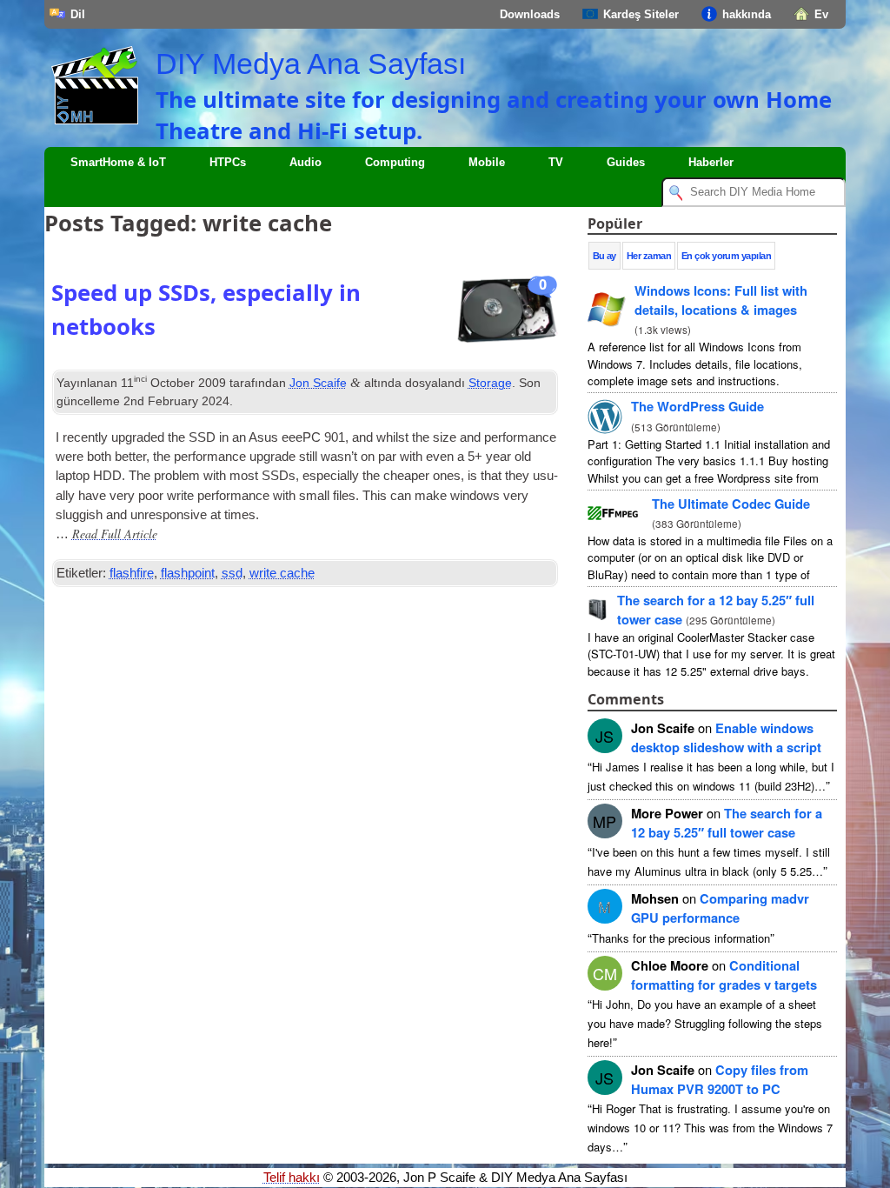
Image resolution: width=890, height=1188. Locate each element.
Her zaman (649, 255)
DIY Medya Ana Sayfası (311, 63)
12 (726, 823)
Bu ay (604, 255)
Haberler (711, 162)
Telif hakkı (291, 1178)
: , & (720, 300)
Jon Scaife (318, 383)
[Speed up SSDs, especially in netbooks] (507, 315)
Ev (821, 14)
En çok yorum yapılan (726, 255)
